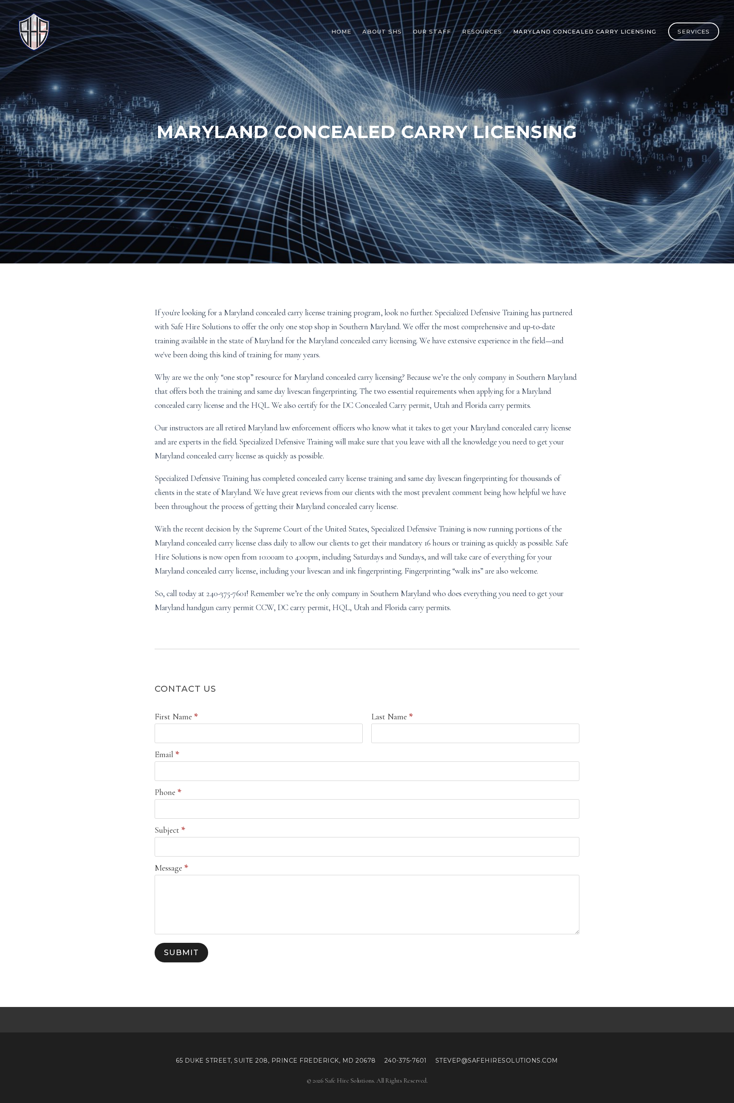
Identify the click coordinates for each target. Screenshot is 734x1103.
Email (167, 754)
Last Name (391, 717)
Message (171, 868)
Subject (170, 830)
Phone (168, 792)
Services (694, 31)
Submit (181, 952)
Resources (482, 31)
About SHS (382, 31)
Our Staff (432, 31)
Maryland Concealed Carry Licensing (584, 31)
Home (341, 31)
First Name (176, 717)
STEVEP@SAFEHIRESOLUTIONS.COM (496, 1060)
